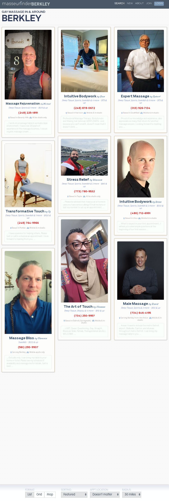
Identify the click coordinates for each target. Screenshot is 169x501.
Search (119, 3)
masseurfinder (17, 4)
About (139, 3)
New (130, 3)
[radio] (29, 495)
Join (149, 3)
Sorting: (66, 490)
